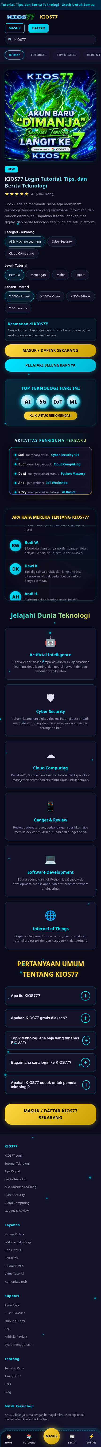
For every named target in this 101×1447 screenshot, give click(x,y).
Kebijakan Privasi (16, 1337)
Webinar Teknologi (18, 1242)
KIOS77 (14, 55)
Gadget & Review (17, 1210)
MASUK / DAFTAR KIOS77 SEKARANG (51, 1114)
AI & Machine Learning (20, 1187)
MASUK (15, 28)
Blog (8, 1392)
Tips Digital (12, 1171)
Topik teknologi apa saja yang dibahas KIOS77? (45, 1040)
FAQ (8, 1329)
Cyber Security (15, 1195)
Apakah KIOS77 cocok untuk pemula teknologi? (43, 1085)
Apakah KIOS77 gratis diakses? (39, 1018)
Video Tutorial (14, 1273)
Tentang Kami (14, 1368)
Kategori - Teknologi (20, 232)
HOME (8, 1438)
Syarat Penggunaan (18, 1344)
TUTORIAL (38, 55)
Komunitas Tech (16, 1281)
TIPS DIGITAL (66, 55)
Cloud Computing (17, 1203)
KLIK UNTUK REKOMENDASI (51, 415)
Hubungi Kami (15, 1321)
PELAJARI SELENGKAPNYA (50, 365)
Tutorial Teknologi (17, 1163)
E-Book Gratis (14, 1266)
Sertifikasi (11, 1258)
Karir (8, 1384)
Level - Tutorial (16, 265)
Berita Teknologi (16, 1179)
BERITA (72, 1438)
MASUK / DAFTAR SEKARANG (50, 350)
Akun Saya (12, 1305)
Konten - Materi (17, 287)
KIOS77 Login (14, 1155)
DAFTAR (38, 28)
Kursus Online (14, 1234)
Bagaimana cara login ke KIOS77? (41, 1063)
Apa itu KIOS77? (25, 996)
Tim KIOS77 (13, 1376)
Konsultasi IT (14, 1250)
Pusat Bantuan (15, 1313)
